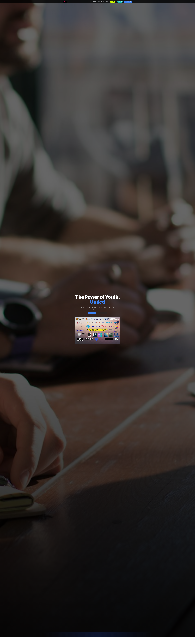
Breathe (120, 1)
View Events (91, 312)
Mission (98, 1)
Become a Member (102, 312)
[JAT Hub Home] (65, 2)
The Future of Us (128, 1)
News (91, 1)
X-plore (113, 1)
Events (94, 1)
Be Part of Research (104, 1)
